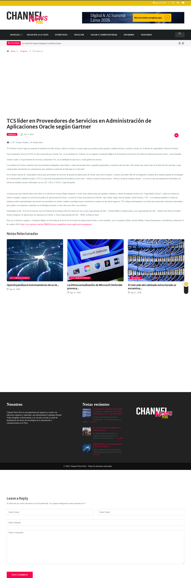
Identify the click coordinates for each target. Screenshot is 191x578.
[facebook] (173, 3)
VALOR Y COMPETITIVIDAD (104, 35)
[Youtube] (183, 3)
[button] (179, 43)
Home (13, 51)
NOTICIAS (15, 35)
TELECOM (79, 35)
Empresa (23, 51)
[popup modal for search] (179, 34)
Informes (129, 35)
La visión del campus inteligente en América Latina (41, 43)
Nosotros (146, 35)
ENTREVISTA (61, 35)
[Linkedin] (178, 3)
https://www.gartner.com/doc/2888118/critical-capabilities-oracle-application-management (56, 224)
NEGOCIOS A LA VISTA (37, 35)
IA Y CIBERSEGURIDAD (68, 278)
